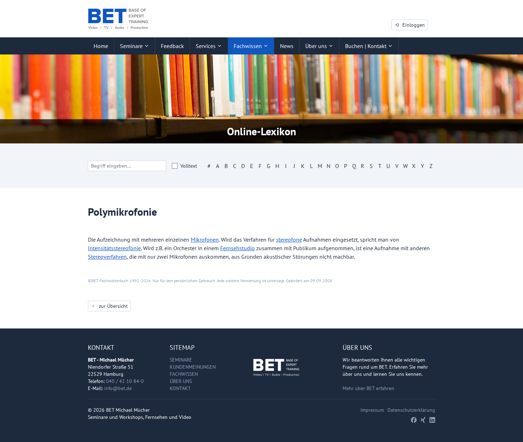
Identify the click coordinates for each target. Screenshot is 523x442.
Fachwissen (184, 374)
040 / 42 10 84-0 (125, 381)
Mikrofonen (205, 239)
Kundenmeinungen (193, 367)
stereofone (289, 239)
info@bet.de (118, 388)
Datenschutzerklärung (411, 410)
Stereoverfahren (107, 256)
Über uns (181, 381)
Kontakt (180, 388)
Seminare (181, 360)
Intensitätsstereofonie (114, 248)
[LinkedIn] (432, 420)
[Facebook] (414, 420)
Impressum (372, 410)
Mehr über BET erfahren (368, 388)
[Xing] (423, 420)
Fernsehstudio (237, 248)
